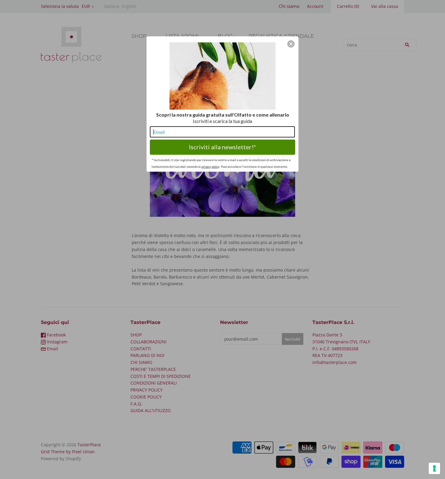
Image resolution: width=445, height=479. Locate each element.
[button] (291, 44)
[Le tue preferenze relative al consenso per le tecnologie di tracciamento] (434, 468)
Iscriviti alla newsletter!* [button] (222, 146)
